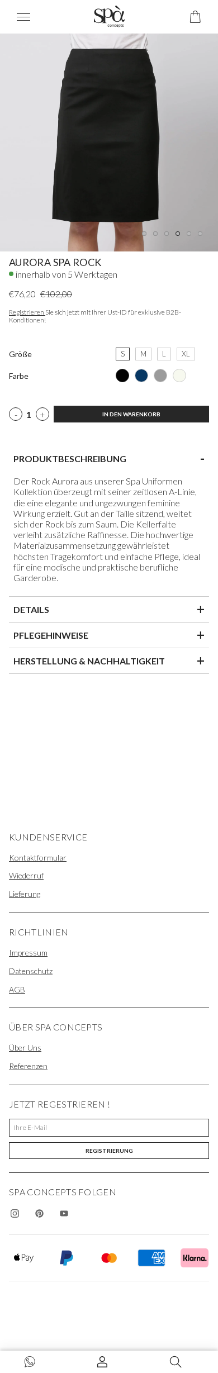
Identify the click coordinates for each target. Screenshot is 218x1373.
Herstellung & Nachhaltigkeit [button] (109, 660)
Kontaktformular (38, 857)
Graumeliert (160, 375)
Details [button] (109, 609)
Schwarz (122, 375)
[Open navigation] (31, 17)
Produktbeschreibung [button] (109, 458)
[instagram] (14, 1213)
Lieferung (24, 894)
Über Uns (25, 1047)
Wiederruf (26, 875)
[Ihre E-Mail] (109, 1128)
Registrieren (27, 312)
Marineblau (141, 375)
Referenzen (28, 1066)
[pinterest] (39, 1213)
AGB (17, 989)
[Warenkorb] (195, 17)
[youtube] (63, 1213)
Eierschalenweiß (179, 375)
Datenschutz (31, 971)
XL (186, 353)
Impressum (28, 952)
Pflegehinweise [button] (109, 635)
